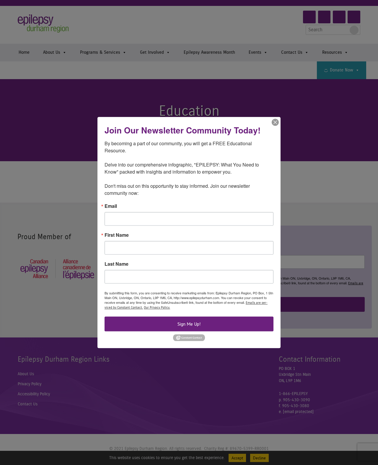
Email (111, 206)
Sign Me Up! (189, 324)
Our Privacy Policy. (157, 307)
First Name (117, 235)
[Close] (275, 122)
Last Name (116, 264)
